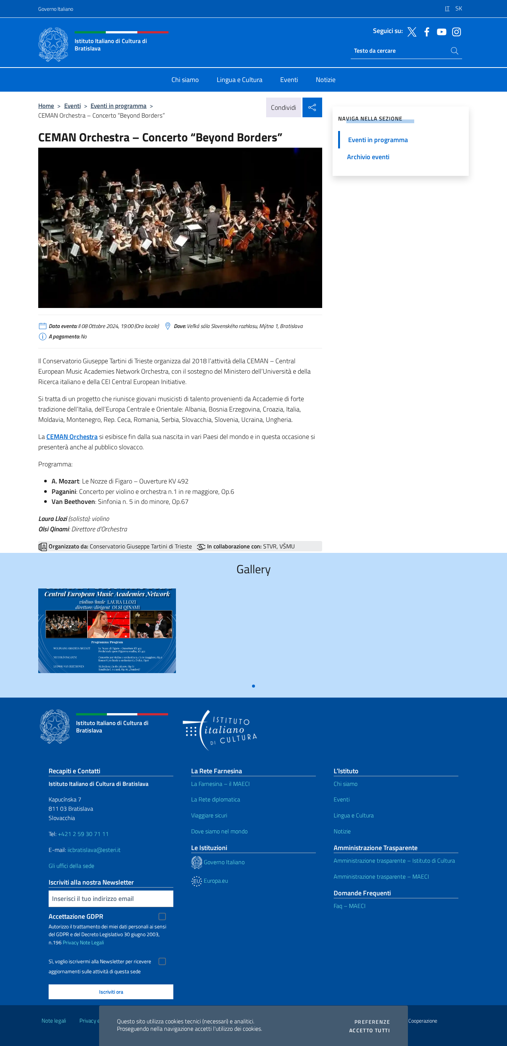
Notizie (342, 831)
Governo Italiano (55, 9)
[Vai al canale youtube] (439, 31)
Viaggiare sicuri (209, 815)
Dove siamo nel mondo (219, 831)
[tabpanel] (107, 633)
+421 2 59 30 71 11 (82, 833)
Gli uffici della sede (71, 865)
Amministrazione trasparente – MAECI (381, 876)
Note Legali (92, 942)
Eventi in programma (119, 105)
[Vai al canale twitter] (410, 31)
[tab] (253, 686)
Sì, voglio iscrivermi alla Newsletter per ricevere (100, 961)
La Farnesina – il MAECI (220, 783)
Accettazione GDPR (76, 916)
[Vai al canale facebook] (425, 31)
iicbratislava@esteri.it (94, 849)
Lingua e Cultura (354, 815)
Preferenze (372, 1021)
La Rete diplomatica (215, 799)
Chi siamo (345, 783)
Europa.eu (215, 880)
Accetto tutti (369, 1030)
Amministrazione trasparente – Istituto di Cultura (394, 860)
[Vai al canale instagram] (454, 31)
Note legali (54, 1020)
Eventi (72, 105)
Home (46, 105)
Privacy (71, 942)
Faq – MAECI (350, 905)
